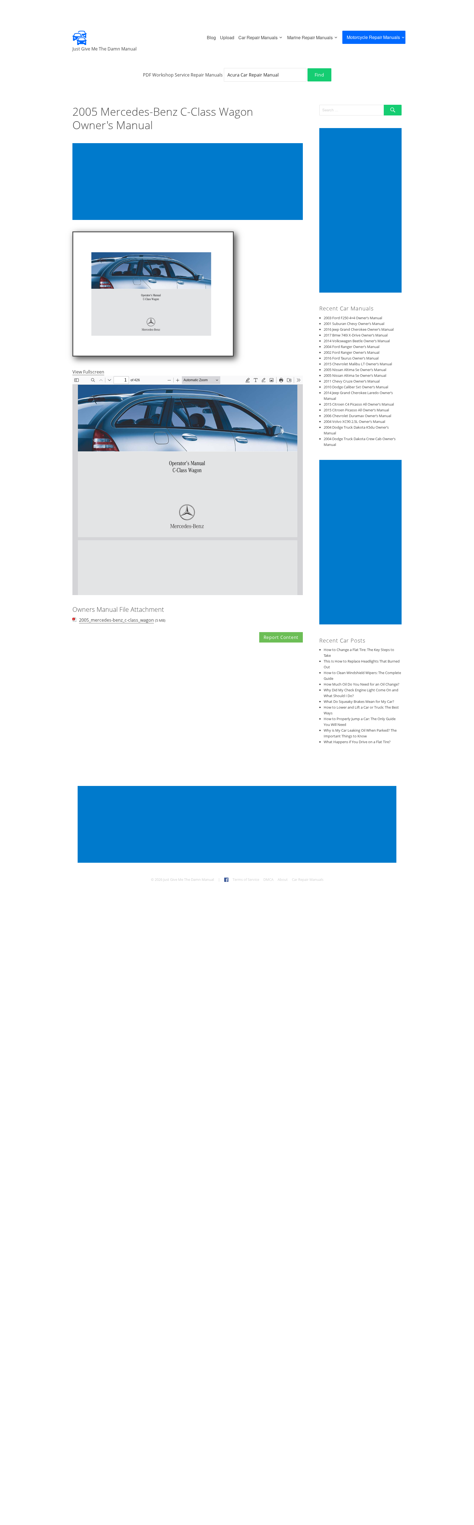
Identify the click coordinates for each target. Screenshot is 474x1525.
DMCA (268, 879)
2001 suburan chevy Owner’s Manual (354, 323)
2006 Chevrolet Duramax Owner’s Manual (357, 415)
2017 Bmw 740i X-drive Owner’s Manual (356, 335)
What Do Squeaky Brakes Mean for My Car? (359, 701)
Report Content (281, 637)
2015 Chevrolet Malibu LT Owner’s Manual (358, 363)
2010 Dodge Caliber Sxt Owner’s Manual (356, 386)
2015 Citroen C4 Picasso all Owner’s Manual (359, 404)
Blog (211, 37)
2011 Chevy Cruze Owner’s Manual (352, 381)
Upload (227, 37)
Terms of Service (246, 879)
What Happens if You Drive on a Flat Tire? (357, 741)
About (283, 879)
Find (319, 75)
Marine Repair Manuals (310, 37)
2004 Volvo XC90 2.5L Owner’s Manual (354, 421)
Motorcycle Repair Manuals (373, 37)
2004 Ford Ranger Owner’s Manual (351, 346)
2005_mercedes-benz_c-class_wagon (116, 620)
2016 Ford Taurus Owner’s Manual (351, 358)
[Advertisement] (189, 182)
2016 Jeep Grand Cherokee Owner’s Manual (359, 329)
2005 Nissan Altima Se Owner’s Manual (355, 369)
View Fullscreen (88, 372)
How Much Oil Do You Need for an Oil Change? (361, 684)
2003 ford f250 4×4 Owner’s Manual (353, 317)
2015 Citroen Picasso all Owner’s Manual (356, 410)
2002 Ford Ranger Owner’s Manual (351, 352)
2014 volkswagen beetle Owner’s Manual (357, 340)
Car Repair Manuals (258, 37)
